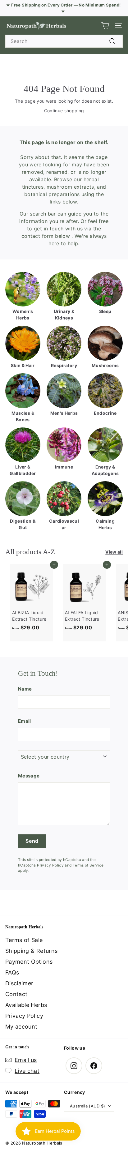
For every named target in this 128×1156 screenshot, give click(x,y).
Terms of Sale (24, 940)
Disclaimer (19, 983)
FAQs (12, 972)
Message (28, 776)
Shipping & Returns (31, 951)
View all (114, 551)
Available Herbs (26, 1005)
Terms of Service (88, 865)
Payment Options (29, 961)
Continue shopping (64, 110)
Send (32, 841)
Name (25, 689)
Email (24, 721)
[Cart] (105, 25)
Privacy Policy (50, 865)
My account (21, 1026)
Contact (16, 994)
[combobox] (64, 41)
